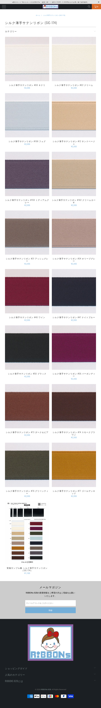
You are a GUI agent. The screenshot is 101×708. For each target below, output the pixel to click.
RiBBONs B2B (46, 689)
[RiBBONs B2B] (50, 6)
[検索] (89, 6)
